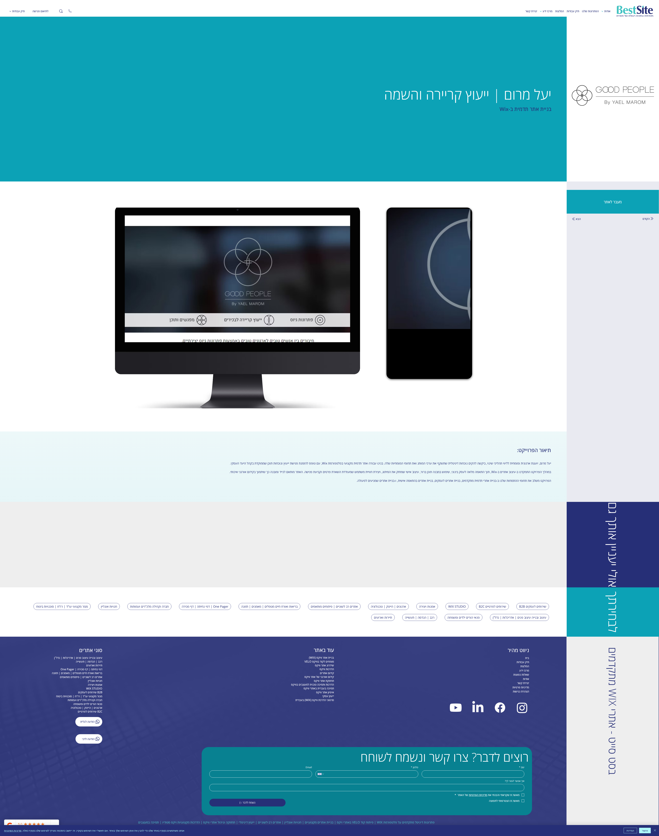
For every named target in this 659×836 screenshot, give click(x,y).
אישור (645, 830)
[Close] (70, 11)
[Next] (275, 645)
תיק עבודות (523, 739)
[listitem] (469, 576)
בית (527, 735)
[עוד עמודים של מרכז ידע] (541, 11)
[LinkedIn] (478, 785)
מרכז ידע (524, 747)
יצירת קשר (523, 760)
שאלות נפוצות (521, 752)
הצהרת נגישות (521, 768)
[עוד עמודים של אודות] (602, 11)
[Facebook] (500, 785)
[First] (305, 645)
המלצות (524, 743)
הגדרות (630, 830)
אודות (526, 756)
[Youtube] (456, 785)
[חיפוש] (61, 11)
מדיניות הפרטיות (12, 830)
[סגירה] (655, 830)
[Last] (265, 645)
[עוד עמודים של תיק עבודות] (10, 11)
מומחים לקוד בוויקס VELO (319, 738)
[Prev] (295, 645)
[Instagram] (522, 785)
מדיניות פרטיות (520, 764)
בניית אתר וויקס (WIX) (321, 734)
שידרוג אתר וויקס (324, 742)
